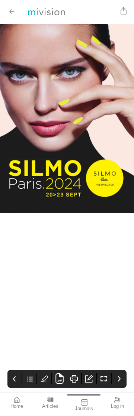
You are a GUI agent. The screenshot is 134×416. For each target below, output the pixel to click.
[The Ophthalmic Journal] (69, 12)
